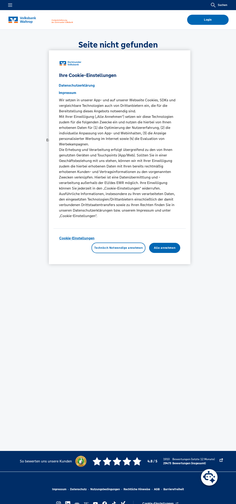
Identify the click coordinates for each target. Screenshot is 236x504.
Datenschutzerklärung (77, 85)
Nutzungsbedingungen (105, 489)
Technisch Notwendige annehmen (118, 248)
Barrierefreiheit (173, 489)
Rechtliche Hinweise (137, 489)
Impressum (59, 489)
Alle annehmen (164, 248)
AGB (157, 489)
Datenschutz (78, 489)
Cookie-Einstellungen (76, 238)
